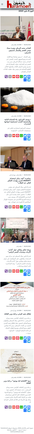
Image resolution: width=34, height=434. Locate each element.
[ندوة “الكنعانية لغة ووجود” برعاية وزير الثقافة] (17, 361)
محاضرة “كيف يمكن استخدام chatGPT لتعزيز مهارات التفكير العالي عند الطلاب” (19, 180)
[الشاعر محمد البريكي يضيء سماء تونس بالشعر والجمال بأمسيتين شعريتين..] (17, 28)
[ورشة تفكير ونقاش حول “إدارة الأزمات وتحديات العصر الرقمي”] (17, 230)
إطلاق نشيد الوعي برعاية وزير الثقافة (17, 314)
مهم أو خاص (12, 175)
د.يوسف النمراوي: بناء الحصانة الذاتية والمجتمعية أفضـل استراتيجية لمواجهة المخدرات (17, 121)
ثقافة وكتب (13, 44)
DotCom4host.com (17, 432)
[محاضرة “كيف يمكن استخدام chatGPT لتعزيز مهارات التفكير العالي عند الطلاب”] (17, 158)
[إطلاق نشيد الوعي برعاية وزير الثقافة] (17, 294)
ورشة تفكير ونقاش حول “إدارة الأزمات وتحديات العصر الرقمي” (19, 251)
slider (19, 44)
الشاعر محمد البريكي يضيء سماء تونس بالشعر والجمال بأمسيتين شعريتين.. (19, 50)
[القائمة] (2, 4)
